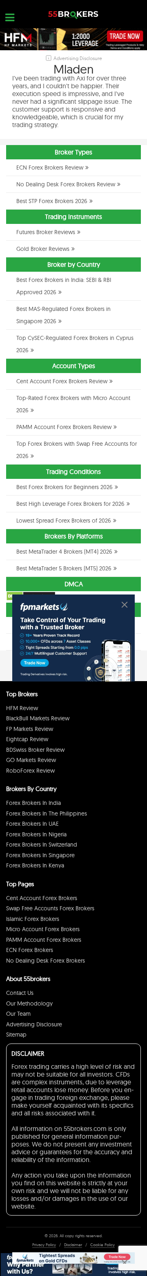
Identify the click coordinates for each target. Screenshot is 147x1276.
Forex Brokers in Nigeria (36, 834)
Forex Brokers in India (33, 803)
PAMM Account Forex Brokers (43, 939)
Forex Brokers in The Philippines (46, 813)
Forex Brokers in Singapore (40, 855)
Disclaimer (73, 1244)
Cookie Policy (102, 1244)
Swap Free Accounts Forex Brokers (50, 908)
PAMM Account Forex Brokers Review (63, 427)
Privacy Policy (44, 1244)
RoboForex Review (30, 770)
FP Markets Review (29, 729)
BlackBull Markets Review (37, 718)
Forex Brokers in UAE (32, 823)
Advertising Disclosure (34, 1024)
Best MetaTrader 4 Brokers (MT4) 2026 (64, 551)
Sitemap (16, 1034)
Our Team (18, 1013)
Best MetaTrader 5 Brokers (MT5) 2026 (63, 568)
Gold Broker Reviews (42, 249)
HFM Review (22, 708)
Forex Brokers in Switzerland (41, 844)
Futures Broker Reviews (45, 232)
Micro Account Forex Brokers (43, 929)
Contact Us (19, 993)
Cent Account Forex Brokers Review (61, 381)
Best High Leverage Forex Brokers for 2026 (70, 503)
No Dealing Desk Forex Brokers (45, 960)
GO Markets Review (31, 760)
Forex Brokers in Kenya (35, 865)
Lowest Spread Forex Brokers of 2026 (63, 520)
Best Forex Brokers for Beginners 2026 (64, 487)
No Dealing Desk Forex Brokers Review (65, 184)
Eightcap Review (27, 739)
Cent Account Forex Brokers (41, 898)
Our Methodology (29, 1003)
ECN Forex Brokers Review (49, 167)
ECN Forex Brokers (29, 950)
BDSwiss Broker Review (35, 749)
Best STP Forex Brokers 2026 (51, 201)
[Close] (124, 605)
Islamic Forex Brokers (32, 919)
